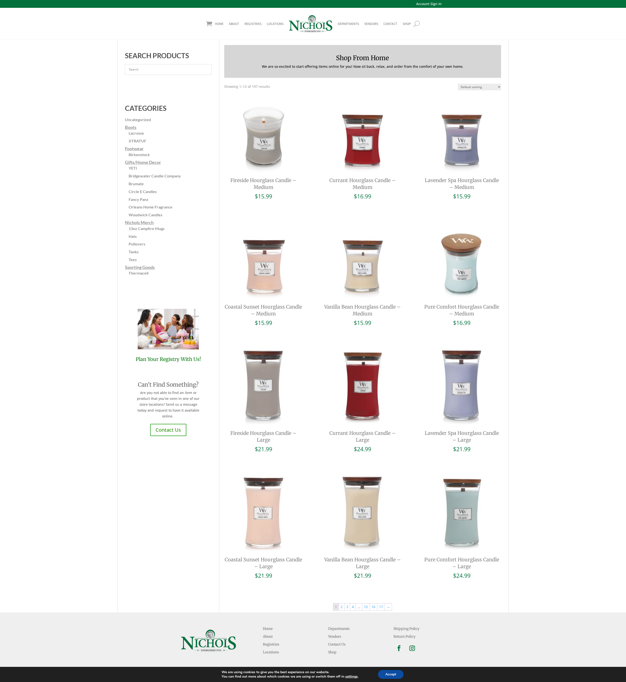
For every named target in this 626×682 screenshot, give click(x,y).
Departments (348, 24)
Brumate (136, 183)
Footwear (134, 148)
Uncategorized (138, 119)
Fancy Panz (138, 199)
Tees (133, 259)
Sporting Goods (140, 267)
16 (373, 606)
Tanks (134, 251)
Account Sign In (429, 3)
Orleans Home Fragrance (150, 207)
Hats (133, 236)
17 (381, 606)
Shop (332, 652)
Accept (390, 674)
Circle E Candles (143, 191)
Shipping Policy (406, 628)
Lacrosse (136, 133)
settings (351, 676)
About (234, 24)
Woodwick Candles (145, 214)
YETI (133, 168)
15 (366, 606)
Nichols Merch (139, 222)
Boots (130, 127)
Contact (390, 24)
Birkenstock (139, 154)
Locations (275, 24)
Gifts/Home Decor (143, 162)
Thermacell (138, 273)
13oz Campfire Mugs (147, 228)
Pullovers (137, 244)
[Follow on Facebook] (399, 648)
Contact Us (168, 430)
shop (407, 24)
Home (219, 24)
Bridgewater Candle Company (155, 175)
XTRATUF (137, 141)
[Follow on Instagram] (412, 648)
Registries (253, 24)
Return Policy (404, 636)
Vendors (371, 24)
